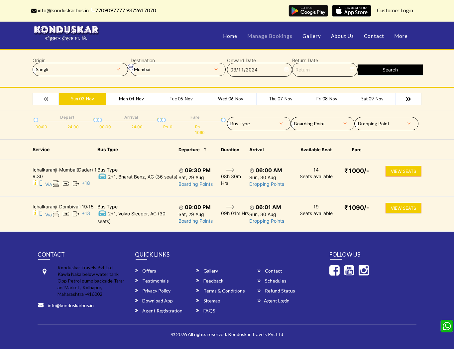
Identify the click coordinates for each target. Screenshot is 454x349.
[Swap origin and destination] (131, 67)
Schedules (275, 281)
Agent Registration (161, 310)
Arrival (256, 149)
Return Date (305, 60)
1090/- (356, 207)
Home (230, 36)
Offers (148, 271)
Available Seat (316, 149)
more (401, 36)
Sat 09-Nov (372, 98)
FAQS (208, 310)
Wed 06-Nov (230, 98)
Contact (374, 36)
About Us (342, 36)
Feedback (212, 281)
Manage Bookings (269, 36)
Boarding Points (195, 184)
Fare (357, 149)
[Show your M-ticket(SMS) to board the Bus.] (41, 184)
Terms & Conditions (223, 290)
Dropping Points (266, 184)
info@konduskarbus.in (63, 10)
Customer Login (395, 10)
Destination (143, 60)
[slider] (35, 119)
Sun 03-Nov (82, 98)
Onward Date (241, 60)
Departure (189, 149)
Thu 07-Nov (280, 98)
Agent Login (276, 300)
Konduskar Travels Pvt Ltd (255, 334)
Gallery (311, 36)
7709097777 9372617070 (125, 10)
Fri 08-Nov (326, 98)
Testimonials (155, 281)
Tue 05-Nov (181, 98)
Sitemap (211, 300)
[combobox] (259, 122)
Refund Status (279, 290)
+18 (86, 183)
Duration (230, 149)
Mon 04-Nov (131, 98)
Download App (157, 300)
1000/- (356, 170)
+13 (86, 213)
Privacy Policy (155, 290)
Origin (39, 60)
